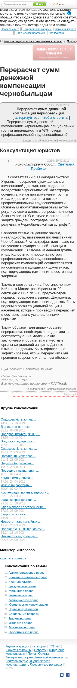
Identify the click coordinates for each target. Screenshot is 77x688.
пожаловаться (66, 140)
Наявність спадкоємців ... (19, 536)
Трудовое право (20, 618)
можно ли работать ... (16, 485)
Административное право (26, 572)
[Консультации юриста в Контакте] (62, 675)
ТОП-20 (54, 646)
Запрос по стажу (13, 514)
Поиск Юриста (38, 653)
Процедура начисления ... (20, 470)
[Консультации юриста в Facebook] (68, 675)
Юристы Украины (18, 650)
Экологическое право (23, 632)
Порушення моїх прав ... (18, 456)
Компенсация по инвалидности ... (25, 492)
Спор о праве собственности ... (23, 507)
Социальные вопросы (24, 613)
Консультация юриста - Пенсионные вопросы (33, 41)
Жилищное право (21, 590)
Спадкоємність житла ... (18, 419)
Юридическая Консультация (28, 604)
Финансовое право (22, 627)
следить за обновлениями (40, 140)
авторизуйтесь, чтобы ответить (41, 117)
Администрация (17, 646)
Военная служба (20, 581)
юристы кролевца (13, 558)
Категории (39, 646)
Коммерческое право (23, 600)
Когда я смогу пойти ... (17, 478)
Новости (40, 650)
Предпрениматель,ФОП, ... (20, 434)
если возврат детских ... (18, 499)
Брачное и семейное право (28, 577)
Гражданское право (22, 586)
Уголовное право (20, 622)
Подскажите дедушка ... (18, 441)
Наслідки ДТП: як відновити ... (23, 529)
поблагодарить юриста (42, 388)
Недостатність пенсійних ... (21, 521)
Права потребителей (23, 609)
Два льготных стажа (15, 426)
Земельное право (21, 595)
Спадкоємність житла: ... (19, 448)
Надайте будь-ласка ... (17, 463)
